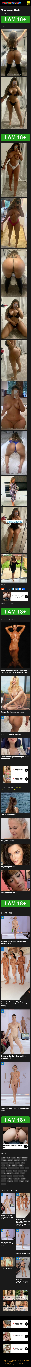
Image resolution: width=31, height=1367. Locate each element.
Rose (23, 1178)
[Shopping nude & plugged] (15, 724)
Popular (2, 717)
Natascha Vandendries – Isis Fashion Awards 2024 (23, 1281)
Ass (19, 1157)
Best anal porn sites (10, 1365)
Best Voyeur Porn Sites (23, 1363)
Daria (12, 1162)
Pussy (10, 1178)
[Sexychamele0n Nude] (15, 880)
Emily (9, 1165)
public (4, 1178)
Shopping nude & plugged (11, 734)
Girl (22, 1168)
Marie (17, 1173)
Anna (14, 1157)
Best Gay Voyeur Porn (20, 1361)
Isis (3, 1170)
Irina (27, 1168)
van (27, 1181)
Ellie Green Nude (6, 1268)
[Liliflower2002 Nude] (15, 803)
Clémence (5, 1162)
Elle (4, 1165)
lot (26, 1170)
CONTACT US (5, 1360)
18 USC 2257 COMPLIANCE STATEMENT (19, 1360)
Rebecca (17, 1178)
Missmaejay (6, 603)
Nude (13, 603)
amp (4, 1157)
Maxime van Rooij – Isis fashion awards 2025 (7, 1243)
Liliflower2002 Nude (9, 815)
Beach (10, 1160)
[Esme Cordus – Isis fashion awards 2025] (15, 1084)
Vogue (4, 1183)
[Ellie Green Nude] (8, 1261)
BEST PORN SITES (21, 1365)
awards (25, 1157)
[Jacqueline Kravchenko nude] (15, 693)
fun (18, 1168)
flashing (5, 1168)
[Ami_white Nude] (15, 828)
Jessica (9, 1170)
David (18, 1162)
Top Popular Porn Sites (8, 1363)
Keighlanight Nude (8, 867)
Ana (9, 1157)
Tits (16, 1181)
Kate (21, 1170)
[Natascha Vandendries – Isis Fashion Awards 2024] (23, 1267)
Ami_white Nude (7, 841)
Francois (12, 1168)
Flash (21, 1165)
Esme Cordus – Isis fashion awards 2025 (23, 1252)
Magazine (10, 1173)
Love (4, 1173)
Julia (15, 1170)
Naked (4, 1176)
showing (10, 1181)
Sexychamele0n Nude (10, 893)
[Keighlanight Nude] (15, 854)
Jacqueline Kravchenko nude (12, 712)
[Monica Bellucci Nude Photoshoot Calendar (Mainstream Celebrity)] (15, 645)
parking (22, 1176)
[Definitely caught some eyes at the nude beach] (15, 746)
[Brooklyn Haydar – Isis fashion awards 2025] (15, 1031)
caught (24, 1160)
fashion (15, 1165)
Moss (23, 1173)
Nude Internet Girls (11, 789)
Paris (16, 1176)
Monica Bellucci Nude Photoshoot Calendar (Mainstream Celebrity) (14, 671)
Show (4, 1181)
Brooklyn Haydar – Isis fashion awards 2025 (7, 1217)
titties (22, 1181)
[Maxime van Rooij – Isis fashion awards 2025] (15, 927)
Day (23, 1162)
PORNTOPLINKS (9, 1361)
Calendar (17, 1160)
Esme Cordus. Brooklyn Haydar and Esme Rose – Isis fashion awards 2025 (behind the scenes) (15, 1004)
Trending (2, 917)
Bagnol (4, 1160)
